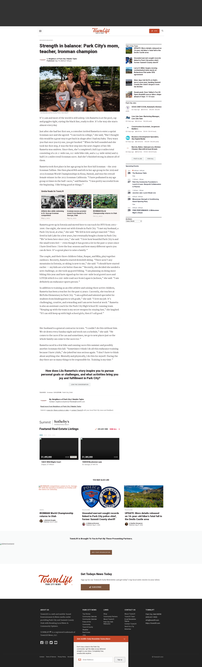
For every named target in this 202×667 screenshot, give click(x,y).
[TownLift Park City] (101, 31)
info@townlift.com (152, 620)
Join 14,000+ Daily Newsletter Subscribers (93, 639)
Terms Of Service (51, 657)
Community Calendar (89, 616)
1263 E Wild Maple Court (51, 462)
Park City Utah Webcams (108, 623)
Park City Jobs (131, 103)
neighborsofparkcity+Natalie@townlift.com (70, 402)
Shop (105, 614)
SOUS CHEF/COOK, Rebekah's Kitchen (146, 107)
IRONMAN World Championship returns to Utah (105, 212)
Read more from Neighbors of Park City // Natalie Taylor (60, 406)
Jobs (84, 635)
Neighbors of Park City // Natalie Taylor (63, 59)
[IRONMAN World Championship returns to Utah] (105, 201)
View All (113, 429)
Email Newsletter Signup (130, 620)
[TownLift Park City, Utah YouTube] (55, 642)
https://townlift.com (153, 623)
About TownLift (109, 619)
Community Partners (111, 616)
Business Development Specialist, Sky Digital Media (145, 138)
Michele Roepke (50, 520)
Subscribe (96, 587)
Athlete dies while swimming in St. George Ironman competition (52, 213)
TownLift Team (130, 616)
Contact (42, 657)
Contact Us (130, 610)
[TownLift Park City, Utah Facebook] (41, 642)
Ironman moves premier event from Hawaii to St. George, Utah (76, 213)
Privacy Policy (62, 657)
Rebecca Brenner (93, 523)
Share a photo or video (61, 410)
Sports (42, 510)
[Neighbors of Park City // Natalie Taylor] (43, 60)
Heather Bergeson (136, 523)
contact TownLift (77, 410)
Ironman (50, 393)
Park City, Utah (67, 393)
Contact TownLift (130, 624)
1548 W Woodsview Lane (92, 462)
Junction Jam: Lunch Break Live (144, 193)
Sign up (120, 659)
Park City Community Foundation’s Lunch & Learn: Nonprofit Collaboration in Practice (146, 184)
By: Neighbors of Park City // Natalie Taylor (66, 399)
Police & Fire (86, 510)
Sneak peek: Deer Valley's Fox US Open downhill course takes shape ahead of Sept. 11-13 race (147, 94)
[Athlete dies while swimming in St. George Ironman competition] (53, 201)
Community (86, 624)
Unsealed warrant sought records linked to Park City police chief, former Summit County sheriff (147, 60)
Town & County (87, 627)
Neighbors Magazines (46, 40)
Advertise (128, 629)
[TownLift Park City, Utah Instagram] (46, 642)
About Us (44, 610)
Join (155, 31)
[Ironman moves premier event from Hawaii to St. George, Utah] (79, 201)
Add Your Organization (101, 552)
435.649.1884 (102, 429)
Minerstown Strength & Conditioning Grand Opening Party (145, 200)
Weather (85, 630)
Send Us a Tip (129, 626)
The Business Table (139, 173)
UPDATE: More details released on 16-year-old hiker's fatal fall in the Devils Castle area (147, 50)
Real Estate (86, 632)
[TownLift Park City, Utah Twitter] (51, 642)
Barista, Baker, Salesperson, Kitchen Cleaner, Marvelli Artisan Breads (146, 148)
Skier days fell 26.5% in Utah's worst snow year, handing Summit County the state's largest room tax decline (147, 83)
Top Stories (86, 614)
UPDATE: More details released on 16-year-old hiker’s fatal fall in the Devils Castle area (143, 516)
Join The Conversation (79, 384)
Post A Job (138, 158)
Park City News (89, 610)
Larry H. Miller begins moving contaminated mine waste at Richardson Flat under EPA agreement (145, 71)
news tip (50, 410)
